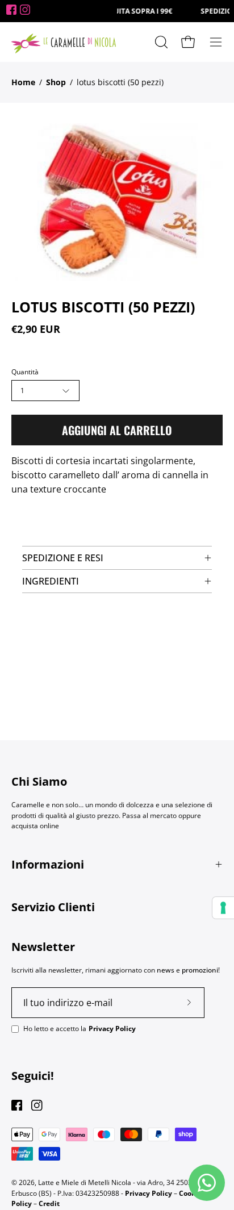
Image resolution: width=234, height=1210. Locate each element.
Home (23, 82)
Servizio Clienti (53, 907)
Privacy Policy (112, 1028)
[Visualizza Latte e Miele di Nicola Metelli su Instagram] (36, 1105)
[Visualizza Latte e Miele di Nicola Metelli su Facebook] (16, 1105)
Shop (56, 82)
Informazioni (47, 864)
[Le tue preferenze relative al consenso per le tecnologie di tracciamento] (223, 908)
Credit (49, 1203)
